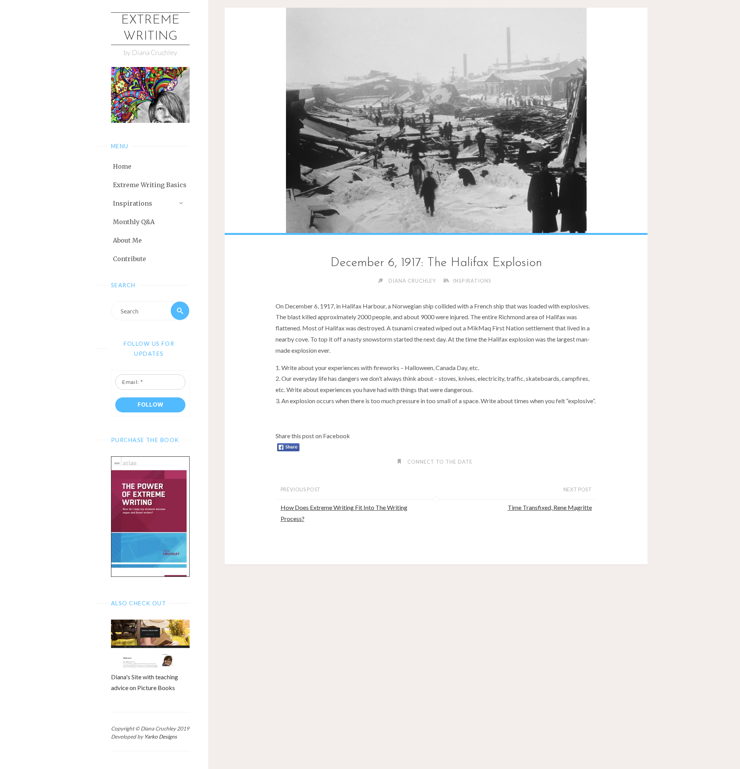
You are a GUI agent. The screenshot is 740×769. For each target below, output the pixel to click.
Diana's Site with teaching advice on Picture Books (144, 682)
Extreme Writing (150, 28)
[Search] (180, 311)
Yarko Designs (160, 737)
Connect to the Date (440, 462)
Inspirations (472, 281)
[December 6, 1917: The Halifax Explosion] (436, 120)
